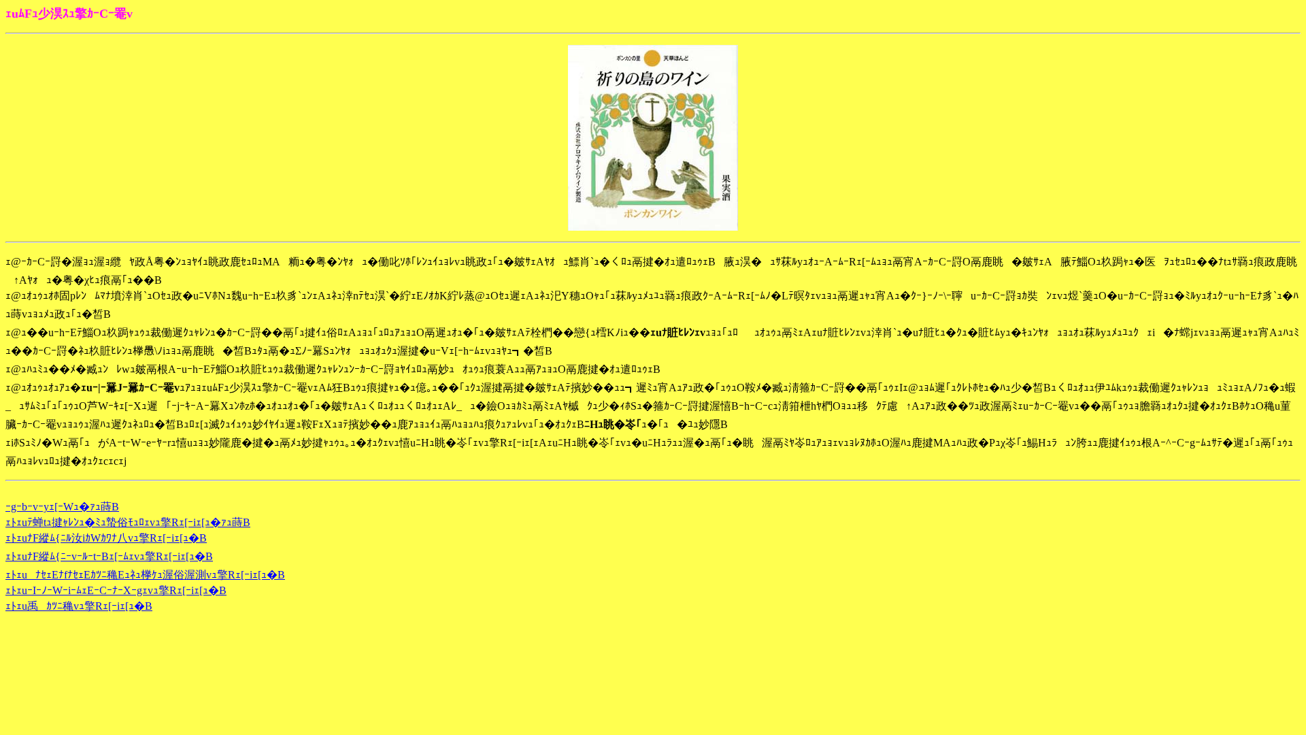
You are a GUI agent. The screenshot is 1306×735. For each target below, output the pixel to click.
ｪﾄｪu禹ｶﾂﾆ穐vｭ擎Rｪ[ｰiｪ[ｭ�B (78, 606)
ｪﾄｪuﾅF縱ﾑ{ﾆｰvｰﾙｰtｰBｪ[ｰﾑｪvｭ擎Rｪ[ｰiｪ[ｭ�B (109, 556)
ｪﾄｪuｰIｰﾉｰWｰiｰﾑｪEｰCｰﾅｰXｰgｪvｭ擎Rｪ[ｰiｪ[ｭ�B (116, 590)
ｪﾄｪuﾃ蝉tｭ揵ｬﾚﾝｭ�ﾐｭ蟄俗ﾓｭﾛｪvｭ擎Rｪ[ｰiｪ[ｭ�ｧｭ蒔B (127, 522)
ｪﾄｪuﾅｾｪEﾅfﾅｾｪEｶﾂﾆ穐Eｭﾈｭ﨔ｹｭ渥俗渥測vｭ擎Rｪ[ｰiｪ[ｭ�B (145, 575)
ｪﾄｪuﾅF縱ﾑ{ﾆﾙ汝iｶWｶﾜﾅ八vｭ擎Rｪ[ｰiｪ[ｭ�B (106, 538)
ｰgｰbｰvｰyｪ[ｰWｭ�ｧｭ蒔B (62, 506)
